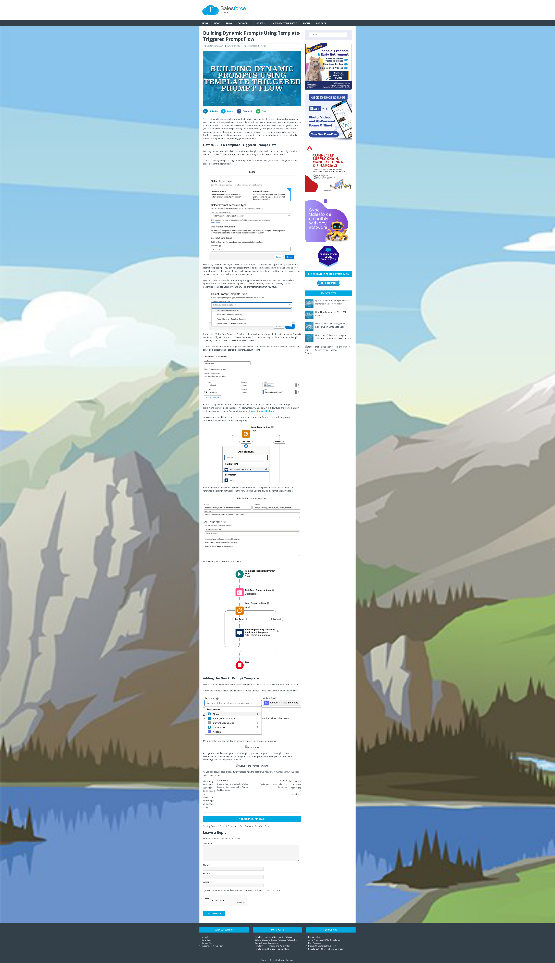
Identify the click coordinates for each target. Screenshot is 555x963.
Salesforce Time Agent (284, 23)
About (306, 23)
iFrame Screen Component (266, 943)
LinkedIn (205, 937)
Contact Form (207, 943)
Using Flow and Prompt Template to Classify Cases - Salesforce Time (237, 826)
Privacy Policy (314, 937)
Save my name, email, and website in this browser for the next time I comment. (243, 890)
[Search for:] (328, 34)
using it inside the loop (262, 411)
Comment (207, 843)
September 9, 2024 (215, 45)
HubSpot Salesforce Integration (322, 946)
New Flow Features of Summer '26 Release (273, 937)
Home (205, 23)
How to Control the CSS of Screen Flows (272, 949)
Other (259, 23)
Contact (321, 23)
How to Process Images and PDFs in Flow (272, 946)
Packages (243, 23)
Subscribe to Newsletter (212, 946)
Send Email (206, 940)
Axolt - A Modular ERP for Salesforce (324, 940)
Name (206, 865)
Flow (229, 23)
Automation (252, 45)
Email (206, 873)
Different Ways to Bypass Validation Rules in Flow (276, 940)
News (217, 23)
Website (207, 882)
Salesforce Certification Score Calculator (326, 949)
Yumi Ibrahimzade (235, 45)
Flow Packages (314, 943)
